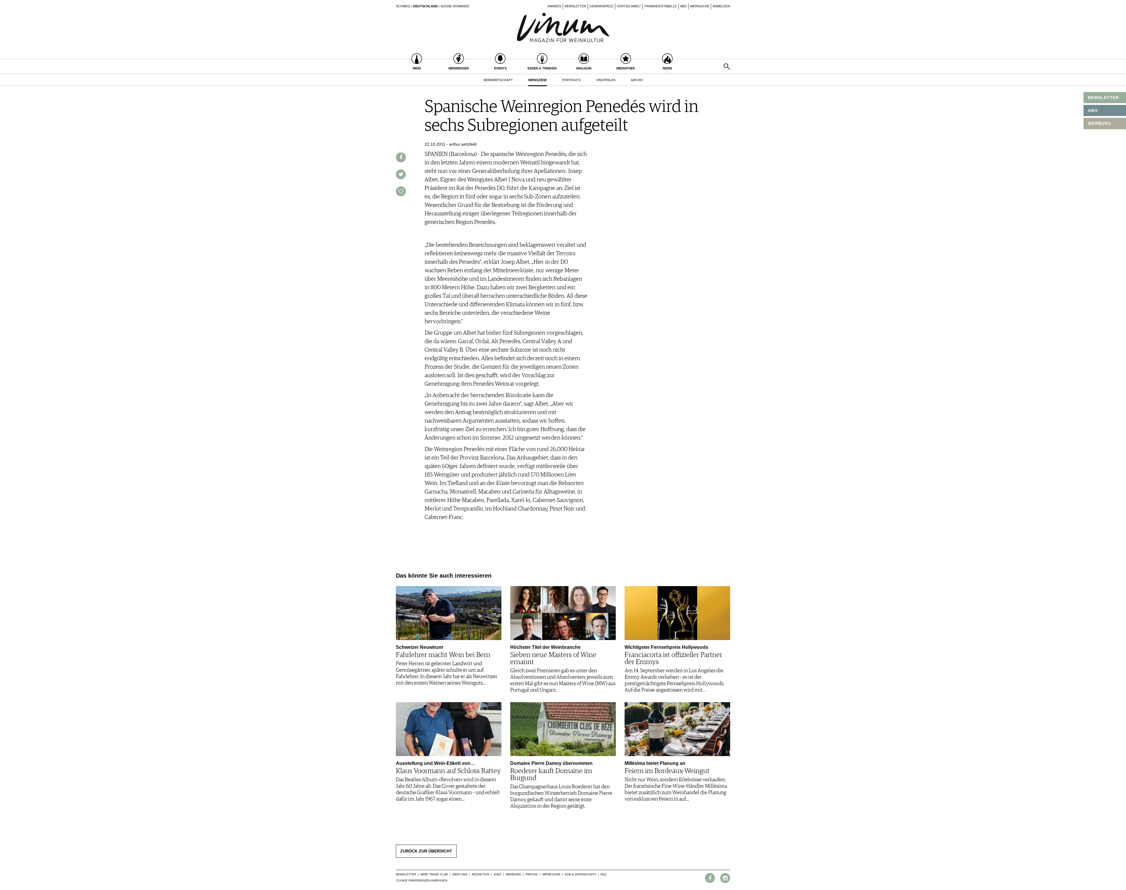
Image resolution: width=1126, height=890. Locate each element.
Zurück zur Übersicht (426, 851)
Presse (531, 874)
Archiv (637, 80)
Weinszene (537, 80)
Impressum (551, 874)
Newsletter (575, 6)
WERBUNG (1099, 123)
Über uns (459, 874)
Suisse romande (454, 6)
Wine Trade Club (434, 874)
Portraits (571, 80)
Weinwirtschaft (498, 80)
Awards (554, 6)
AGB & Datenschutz (580, 874)
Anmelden (721, 6)
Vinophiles (605, 80)
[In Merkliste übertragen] (401, 191)
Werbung (513, 874)
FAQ (603, 874)
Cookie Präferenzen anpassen (421, 880)
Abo (683, 6)
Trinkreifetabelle (660, 6)
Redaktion (480, 874)
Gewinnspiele (601, 6)
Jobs (497, 874)
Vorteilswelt (629, 6)
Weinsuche (699, 6)
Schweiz (403, 6)
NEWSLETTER (1103, 97)
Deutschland (425, 6)
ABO (1093, 110)
